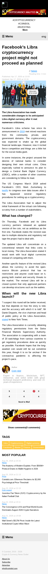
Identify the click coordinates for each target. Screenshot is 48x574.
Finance (26, 447)
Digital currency (32, 443)
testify (5, 190)
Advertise (6, 565)
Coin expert (7, 490)
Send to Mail (24, 402)
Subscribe (6, 562)
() (24, 427)
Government (38, 447)
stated (5, 319)
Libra (5, 443)
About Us (6, 559)
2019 (22, 131)
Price (4, 476)
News (34, 71)
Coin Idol (16, 371)
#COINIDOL (24, 24)
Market (18, 447)
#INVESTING (24, 27)
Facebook (7, 447)
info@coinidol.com (9, 568)
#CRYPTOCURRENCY (24, 20)
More (25, 30)
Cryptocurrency (17, 443)
